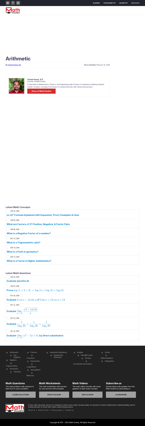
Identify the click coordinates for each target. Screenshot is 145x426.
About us (31, 410)
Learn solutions (20, 395)
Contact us (69, 410)
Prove (35, 290)
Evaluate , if (36, 299)
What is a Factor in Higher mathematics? (29, 261)
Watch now (87, 395)
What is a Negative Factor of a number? (29, 233)
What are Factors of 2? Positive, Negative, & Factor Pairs (38, 224)
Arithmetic (14, 352)
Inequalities (35, 370)
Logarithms (31, 367)
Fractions (31, 358)
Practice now (54, 395)
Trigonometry (109, 3)
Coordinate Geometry (82, 364)
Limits (107, 352)
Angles (80, 352)
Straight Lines (87, 355)
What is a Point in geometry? (22, 251)
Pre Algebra (17, 356)
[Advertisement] (72, 32)
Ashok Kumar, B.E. (14, 65)
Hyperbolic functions (58, 356)
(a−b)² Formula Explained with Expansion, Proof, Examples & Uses (43, 215)
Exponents (35, 361)
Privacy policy (56, 410)
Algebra (96, 3)
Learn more (121, 395)
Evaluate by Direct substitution (35, 335)
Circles (88, 358)
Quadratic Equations (58, 352)
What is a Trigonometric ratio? (23, 242)
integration (109, 361)
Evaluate (22, 311)
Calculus (135, 3)
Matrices (30, 375)
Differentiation (107, 358)
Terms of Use (43, 410)
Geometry (123, 3)
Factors (34, 352)
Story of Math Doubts (41, 91)
